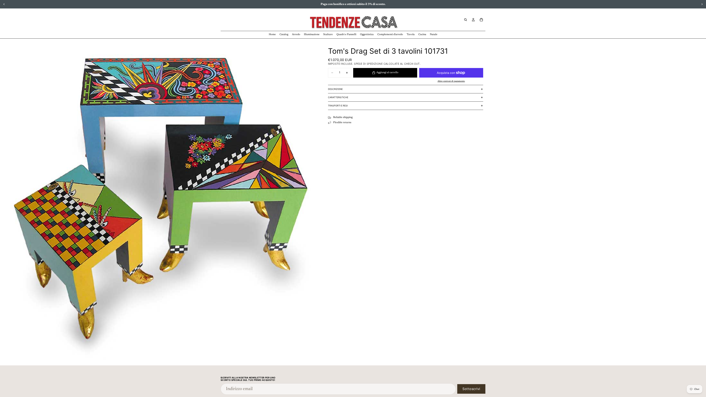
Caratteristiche (338, 97)
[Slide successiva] (702, 4)
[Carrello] (481, 20)
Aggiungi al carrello (387, 72)
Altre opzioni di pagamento (451, 81)
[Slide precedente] (4, 4)
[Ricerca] (465, 20)
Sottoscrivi (471, 389)
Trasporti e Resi (338, 105)
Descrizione (335, 89)
